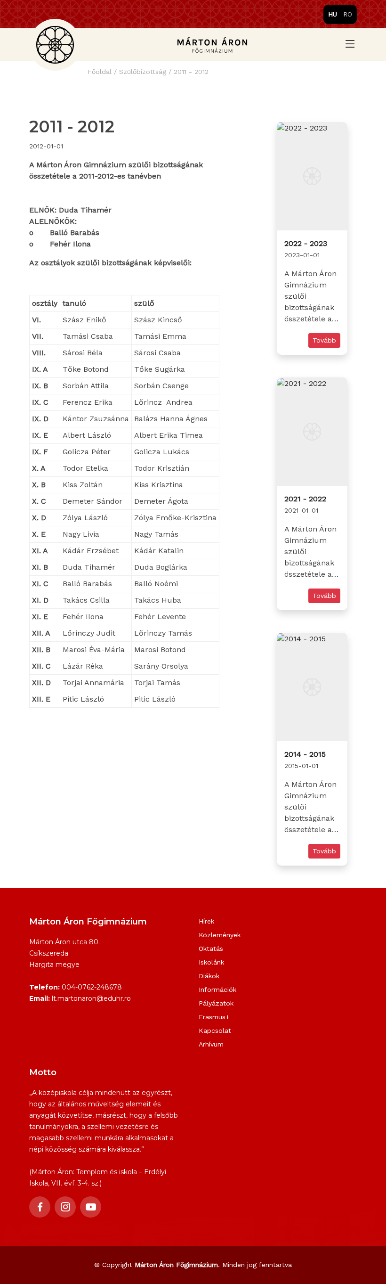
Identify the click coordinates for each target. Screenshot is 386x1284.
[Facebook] (39, 1207)
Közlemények (220, 935)
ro (347, 14)
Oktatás (211, 948)
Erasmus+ (214, 1017)
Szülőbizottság (142, 71)
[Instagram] (65, 1207)
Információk (217, 989)
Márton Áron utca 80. (64, 942)
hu (332, 14)
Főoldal (100, 71)
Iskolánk (211, 962)
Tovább (324, 340)
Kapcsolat (215, 1030)
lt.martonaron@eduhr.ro (91, 998)
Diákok (209, 976)
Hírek (206, 921)
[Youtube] (90, 1207)
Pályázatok (216, 1003)
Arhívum (211, 1044)
